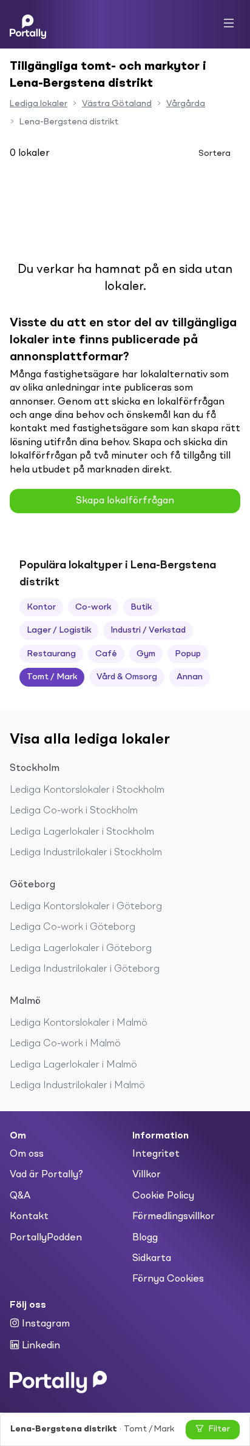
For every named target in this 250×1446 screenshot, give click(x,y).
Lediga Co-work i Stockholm (74, 811)
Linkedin (39, 1346)
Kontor (41, 607)
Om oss (27, 1154)
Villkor (146, 1175)
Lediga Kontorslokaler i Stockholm (87, 790)
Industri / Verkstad (148, 630)
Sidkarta (151, 1258)
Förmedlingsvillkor (173, 1217)
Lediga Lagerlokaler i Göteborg (81, 948)
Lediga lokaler (38, 103)
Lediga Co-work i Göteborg (72, 927)
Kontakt (29, 1217)
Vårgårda (185, 103)
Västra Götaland (117, 103)
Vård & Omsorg (126, 677)
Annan (190, 677)
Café (106, 654)
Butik (141, 607)
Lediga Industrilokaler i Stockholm (86, 853)
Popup (188, 654)
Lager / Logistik (59, 630)
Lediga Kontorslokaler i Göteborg (86, 907)
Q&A (20, 1196)
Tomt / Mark (52, 677)
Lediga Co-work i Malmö (65, 1044)
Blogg (145, 1238)
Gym (146, 654)
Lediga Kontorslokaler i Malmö (78, 1023)
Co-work (93, 607)
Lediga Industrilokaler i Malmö (77, 1086)
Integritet (156, 1154)
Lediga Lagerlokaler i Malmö (73, 1065)
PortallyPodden (46, 1238)
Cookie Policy (163, 1196)
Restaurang (51, 654)
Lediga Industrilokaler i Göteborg (85, 969)
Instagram (44, 1324)
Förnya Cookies (168, 1279)
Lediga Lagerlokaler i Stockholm (82, 832)
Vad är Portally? (46, 1175)
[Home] (28, 24)
